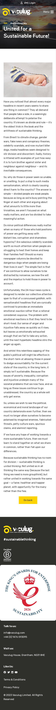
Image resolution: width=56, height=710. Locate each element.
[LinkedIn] (12, 672)
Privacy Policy (11, 687)
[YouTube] (16, 672)
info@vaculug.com (14, 632)
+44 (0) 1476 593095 (15, 637)
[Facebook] (5, 672)
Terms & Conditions (14, 679)
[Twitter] (8, 672)
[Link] (16, 12)
